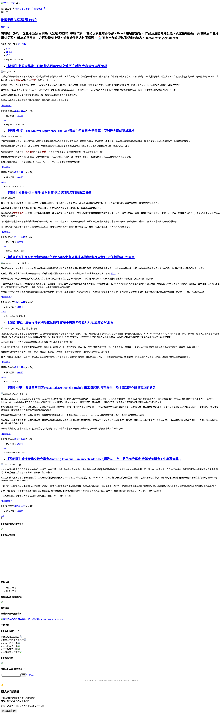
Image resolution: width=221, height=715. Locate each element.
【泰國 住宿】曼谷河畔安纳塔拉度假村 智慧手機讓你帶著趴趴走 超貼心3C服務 (59, 322)
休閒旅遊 (22, 44)
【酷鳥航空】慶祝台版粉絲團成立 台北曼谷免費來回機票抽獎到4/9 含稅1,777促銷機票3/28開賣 (70, 257)
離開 (14, 711)
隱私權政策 (125, 680)
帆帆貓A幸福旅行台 (19, 19)
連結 (113, 273)
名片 (8, 55)
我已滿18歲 (6, 711)
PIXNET (91, 680)
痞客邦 (17, 111)
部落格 (9, 52)
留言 (23, 111)
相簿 (8, 49)
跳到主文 (5, 27)
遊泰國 (20, 116)
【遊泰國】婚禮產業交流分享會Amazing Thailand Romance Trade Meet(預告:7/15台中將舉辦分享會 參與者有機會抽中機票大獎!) (93, 459)
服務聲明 (134, 680)
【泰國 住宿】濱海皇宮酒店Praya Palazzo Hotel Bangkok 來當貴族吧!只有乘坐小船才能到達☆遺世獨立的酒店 (81, 387)
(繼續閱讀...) (6, 105)
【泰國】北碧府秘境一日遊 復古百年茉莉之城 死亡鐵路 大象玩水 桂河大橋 (56, 66)
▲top (3, 120)
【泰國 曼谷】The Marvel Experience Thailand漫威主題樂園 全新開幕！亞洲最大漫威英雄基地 (70, 130)
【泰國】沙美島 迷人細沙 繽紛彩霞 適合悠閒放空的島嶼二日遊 (48, 192)
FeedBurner (30, 675)
